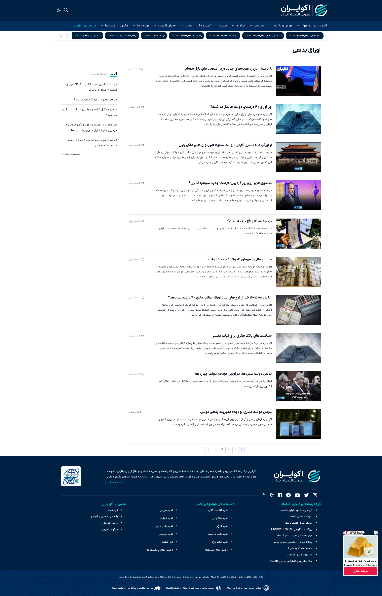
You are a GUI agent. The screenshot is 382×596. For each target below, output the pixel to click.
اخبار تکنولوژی (219, 542)
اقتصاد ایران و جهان (314, 26)
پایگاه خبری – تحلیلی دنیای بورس (293, 542)
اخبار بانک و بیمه (218, 534)
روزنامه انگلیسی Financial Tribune (292, 529)
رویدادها (110, 26)
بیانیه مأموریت (109, 529)
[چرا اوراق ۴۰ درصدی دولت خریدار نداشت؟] (298, 119)
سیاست (259, 26)
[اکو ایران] (304, 10)
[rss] (263, 495)
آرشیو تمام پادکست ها (159, 550)
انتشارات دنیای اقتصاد (300, 555)
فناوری (240, 26)
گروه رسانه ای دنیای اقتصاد (297, 510)
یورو (162, 35)
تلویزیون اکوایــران (82, 26)
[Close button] (376, 533)
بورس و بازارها (282, 26)
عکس (124, 26)
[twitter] (306, 495)
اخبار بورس (166, 510)
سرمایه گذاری (360, 571)
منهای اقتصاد (167, 26)
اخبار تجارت (166, 518)
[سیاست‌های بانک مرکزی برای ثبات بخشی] (298, 348)
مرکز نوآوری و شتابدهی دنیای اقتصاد (291, 561)
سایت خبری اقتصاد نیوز (299, 523)
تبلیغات (113, 510)
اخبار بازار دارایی (164, 526)
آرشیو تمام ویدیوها (216, 550)
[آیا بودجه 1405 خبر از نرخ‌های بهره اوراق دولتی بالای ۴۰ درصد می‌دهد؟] (298, 310)
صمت (223, 26)
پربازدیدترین (98, 74)
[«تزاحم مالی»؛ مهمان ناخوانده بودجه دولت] (298, 272)
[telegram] (288, 495)
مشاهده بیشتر (72, 154)
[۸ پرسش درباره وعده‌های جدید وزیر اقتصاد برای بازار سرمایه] (298, 81)
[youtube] (297, 495)
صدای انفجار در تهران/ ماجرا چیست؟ (95, 100)
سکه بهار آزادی (274, 35)
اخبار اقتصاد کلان (218, 510)
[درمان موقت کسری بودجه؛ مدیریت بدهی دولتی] (298, 424)
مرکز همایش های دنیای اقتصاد (295, 536)
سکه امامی (316, 35)
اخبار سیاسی (166, 534)
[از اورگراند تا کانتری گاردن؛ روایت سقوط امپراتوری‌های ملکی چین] (298, 157)
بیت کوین (95, 35)
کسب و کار (203, 26)
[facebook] (280, 495)
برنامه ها (143, 26)
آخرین (113, 74)
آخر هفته (167, 542)
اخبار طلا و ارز (220, 518)
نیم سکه (233, 35)
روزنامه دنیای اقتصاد (300, 516)
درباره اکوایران (110, 523)
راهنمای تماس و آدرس (104, 516)
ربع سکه (197, 35)
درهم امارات (130, 35)
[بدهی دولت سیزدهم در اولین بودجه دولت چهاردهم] (298, 386)
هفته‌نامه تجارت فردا (300, 548)
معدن (188, 26)
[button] (60, 35)
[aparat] (271, 495)
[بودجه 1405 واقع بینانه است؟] (298, 234)
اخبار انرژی (222, 526)
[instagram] (315, 495)
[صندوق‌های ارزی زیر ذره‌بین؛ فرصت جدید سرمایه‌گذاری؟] (298, 195)
